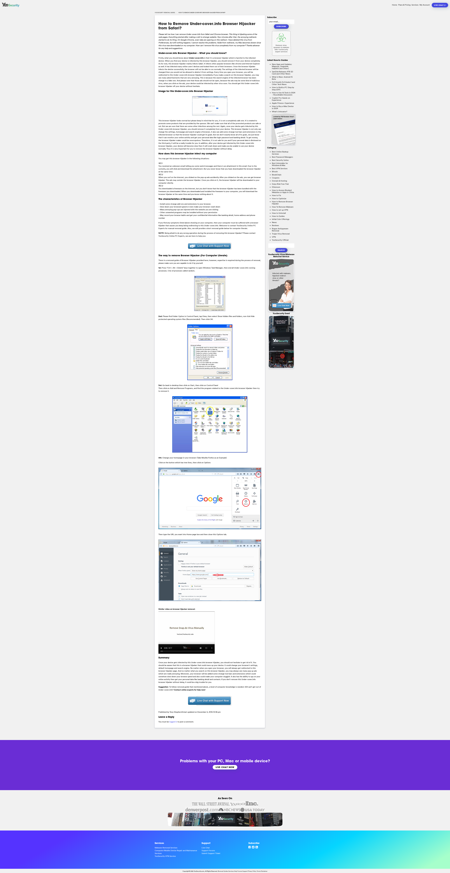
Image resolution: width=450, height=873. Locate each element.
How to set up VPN (280, 210)
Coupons (275, 178)
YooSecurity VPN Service (165, 856)
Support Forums (208, 850)
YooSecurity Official (280, 240)
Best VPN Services (279, 168)
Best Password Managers (282, 157)
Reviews (275, 225)
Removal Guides (223, 871)
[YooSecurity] (10, 7)
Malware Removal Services (166, 847)
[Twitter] (253, 847)
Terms (259, 871)
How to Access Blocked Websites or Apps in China (283, 191)
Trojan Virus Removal (281, 234)
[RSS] (257, 847)
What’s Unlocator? (279, 111)
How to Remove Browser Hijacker (282, 202)
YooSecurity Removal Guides (165, 12)
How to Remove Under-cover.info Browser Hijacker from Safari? (206, 25)
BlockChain (276, 174)
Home (394, 5)
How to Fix (276, 195)
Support (245, 871)
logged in (173, 722)
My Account (425, 5)
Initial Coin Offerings (280, 219)
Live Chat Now (225, 767)
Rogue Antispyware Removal (280, 229)
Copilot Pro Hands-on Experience (281, 99)
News (274, 222)
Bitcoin (275, 171)
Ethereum (276, 187)
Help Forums (238, 871)
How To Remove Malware (282, 207)
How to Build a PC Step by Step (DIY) (283, 88)
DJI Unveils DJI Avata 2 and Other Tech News (283, 83)
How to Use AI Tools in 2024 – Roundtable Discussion (283, 93)
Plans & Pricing (404, 5)
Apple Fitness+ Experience (283, 103)
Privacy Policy (252, 871)
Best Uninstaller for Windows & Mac (280, 164)
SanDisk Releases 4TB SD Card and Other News (282, 72)
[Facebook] (249, 847)
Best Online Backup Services (280, 152)
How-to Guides (278, 216)
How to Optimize (279, 198)
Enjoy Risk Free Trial (280, 184)
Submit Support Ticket (211, 853)
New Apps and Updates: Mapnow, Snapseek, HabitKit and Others (282, 66)
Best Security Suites (280, 160)
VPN (274, 237)
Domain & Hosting (279, 181)
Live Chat (439, 5)
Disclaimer (264, 871)
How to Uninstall (279, 213)
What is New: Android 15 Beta (282, 78)
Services (414, 5)
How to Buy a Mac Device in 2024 (283, 107)
